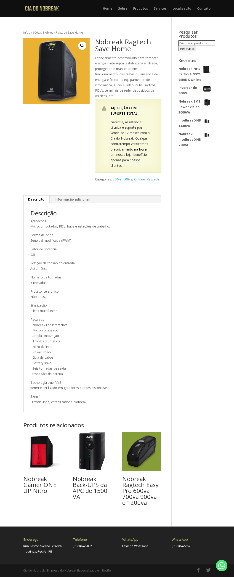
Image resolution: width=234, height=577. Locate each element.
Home (107, 9)
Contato (204, 9)
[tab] (36, 199)
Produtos (140, 9)
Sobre (122, 9)
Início (26, 32)
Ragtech (153, 179)
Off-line (139, 179)
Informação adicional (72, 199)
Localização (182, 9)
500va (117, 179)
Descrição (36, 199)
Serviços (160, 9)
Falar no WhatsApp (135, 546)
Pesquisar (187, 49)
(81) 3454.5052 (181, 546)
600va (37, 32)
